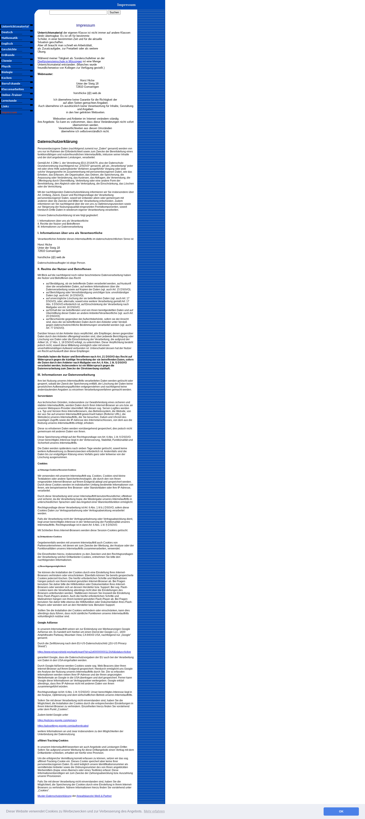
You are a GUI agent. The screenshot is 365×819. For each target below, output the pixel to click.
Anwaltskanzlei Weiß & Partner (94, 795)
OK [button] (341, 811)
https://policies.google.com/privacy (57, 720)
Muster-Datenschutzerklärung (55, 795)
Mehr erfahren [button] (154, 811)
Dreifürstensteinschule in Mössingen (60, 61)
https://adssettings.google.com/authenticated (63, 725)
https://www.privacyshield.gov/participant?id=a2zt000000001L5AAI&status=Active (84, 651)
